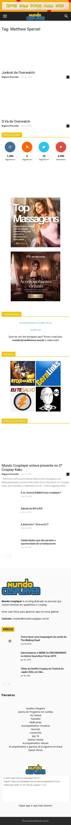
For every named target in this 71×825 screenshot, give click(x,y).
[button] (66, 16)
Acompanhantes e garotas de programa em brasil (35, 746)
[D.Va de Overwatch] (35, 100)
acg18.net (35, 329)
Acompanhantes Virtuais (36, 743)
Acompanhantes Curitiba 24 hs (35, 322)
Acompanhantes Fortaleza (35, 725)
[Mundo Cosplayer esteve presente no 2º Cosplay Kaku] (35, 444)
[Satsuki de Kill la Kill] (10, 512)
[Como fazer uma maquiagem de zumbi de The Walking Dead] (10, 641)
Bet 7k (35, 736)
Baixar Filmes (35, 750)
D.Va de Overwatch (16, 121)
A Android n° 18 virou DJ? (35, 524)
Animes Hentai (35, 739)
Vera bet (35, 729)
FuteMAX (35, 718)
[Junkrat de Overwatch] (35, 51)
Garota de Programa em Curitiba (35, 711)
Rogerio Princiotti (10, 77)
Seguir (10, 143)
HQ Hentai (35, 715)
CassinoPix (35, 732)
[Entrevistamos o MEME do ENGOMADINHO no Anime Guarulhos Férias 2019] (10, 657)
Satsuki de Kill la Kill (31, 508)
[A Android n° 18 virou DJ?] (10, 528)
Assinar (61, 143)
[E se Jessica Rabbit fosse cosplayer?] (10, 497)
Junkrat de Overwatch (18, 73)
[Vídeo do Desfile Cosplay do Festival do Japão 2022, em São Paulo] (10, 673)
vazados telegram (35, 708)
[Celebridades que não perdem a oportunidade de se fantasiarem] (10, 544)
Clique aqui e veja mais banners (35, 805)
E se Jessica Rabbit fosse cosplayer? (41, 492)
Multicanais (36, 722)
